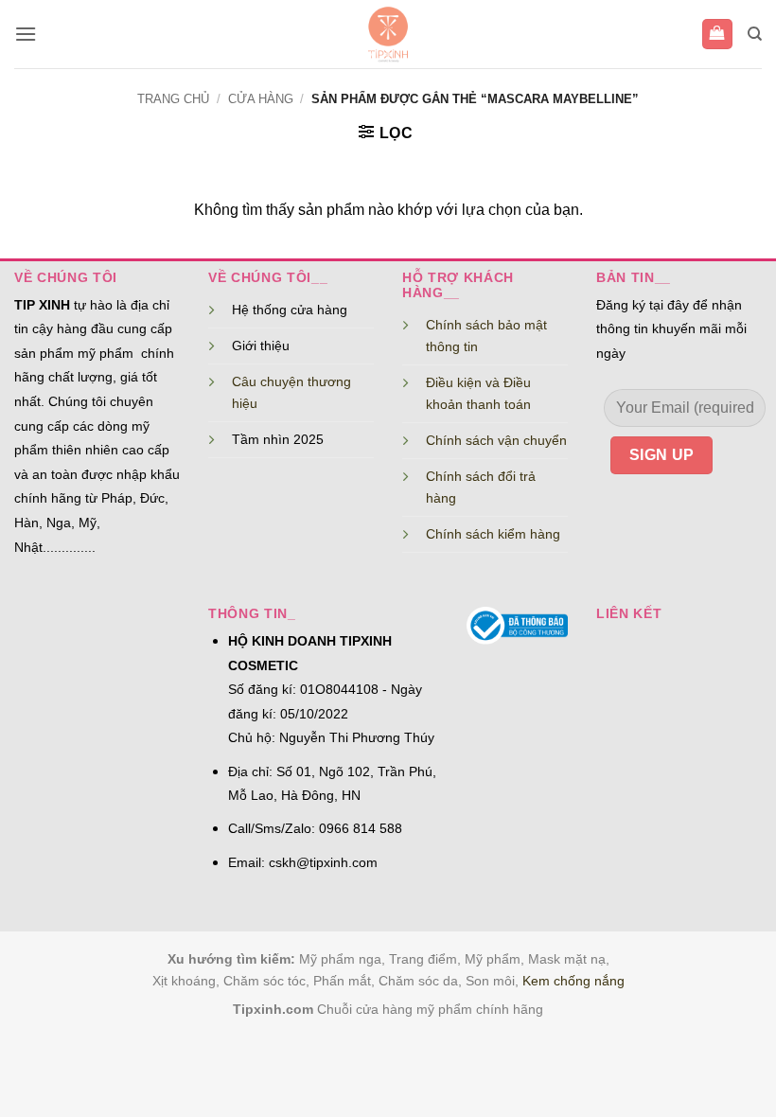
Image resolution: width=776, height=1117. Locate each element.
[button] (25, 33)
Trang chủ (173, 99)
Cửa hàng (260, 99)
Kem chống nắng (573, 980)
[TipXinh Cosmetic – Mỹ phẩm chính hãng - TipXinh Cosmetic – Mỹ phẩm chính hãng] (388, 34)
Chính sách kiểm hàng (493, 533)
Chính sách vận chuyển (496, 440)
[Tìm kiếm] (755, 34)
